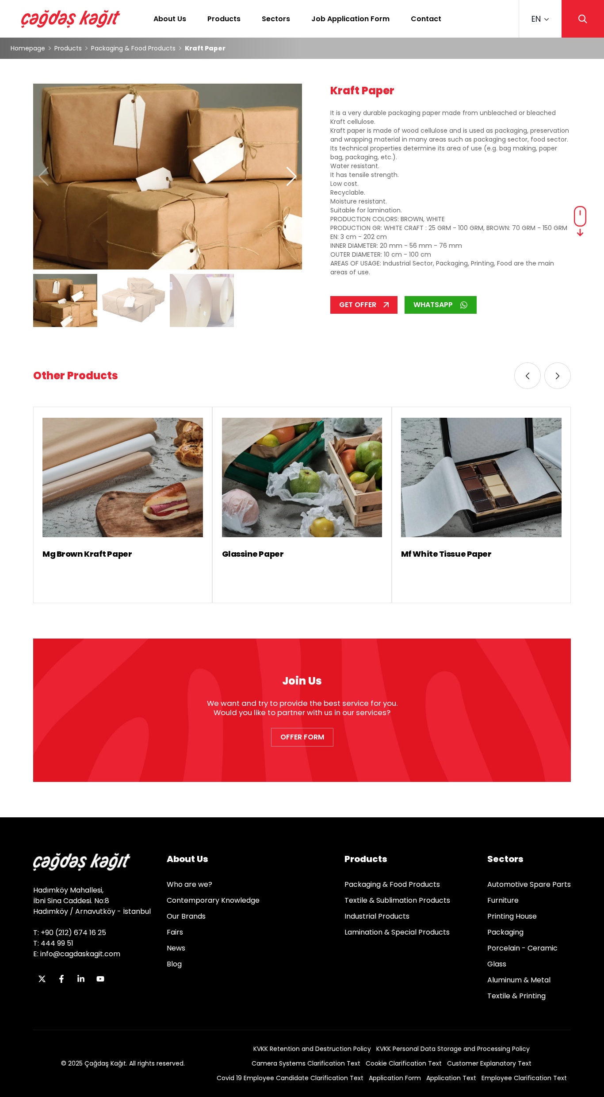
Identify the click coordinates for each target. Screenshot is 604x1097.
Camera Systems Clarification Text (306, 1063)
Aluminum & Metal (518, 980)
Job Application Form (350, 19)
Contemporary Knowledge (213, 900)
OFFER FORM (302, 737)
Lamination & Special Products (397, 932)
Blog (174, 964)
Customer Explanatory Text (489, 1063)
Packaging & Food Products (133, 48)
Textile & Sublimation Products (397, 900)
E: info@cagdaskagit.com (76, 954)
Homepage (28, 48)
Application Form (395, 1078)
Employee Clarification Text (524, 1078)
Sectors (276, 19)
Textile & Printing (516, 996)
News (176, 948)
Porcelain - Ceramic (522, 948)
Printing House (512, 916)
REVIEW (56, 583)
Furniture (503, 900)
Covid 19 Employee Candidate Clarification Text (290, 1078)
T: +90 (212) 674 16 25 (69, 933)
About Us (169, 19)
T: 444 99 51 (53, 943)
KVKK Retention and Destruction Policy (312, 1048)
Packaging (505, 932)
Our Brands (186, 916)
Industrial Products (376, 916)
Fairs (175, 932)
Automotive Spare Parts (529, 884)
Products (224, 19)
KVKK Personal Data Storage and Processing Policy (453, 1048)
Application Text (451, 1078)
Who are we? (189, 884)
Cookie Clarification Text (404, 1063)
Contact (426, 19)
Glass (496, 964)
